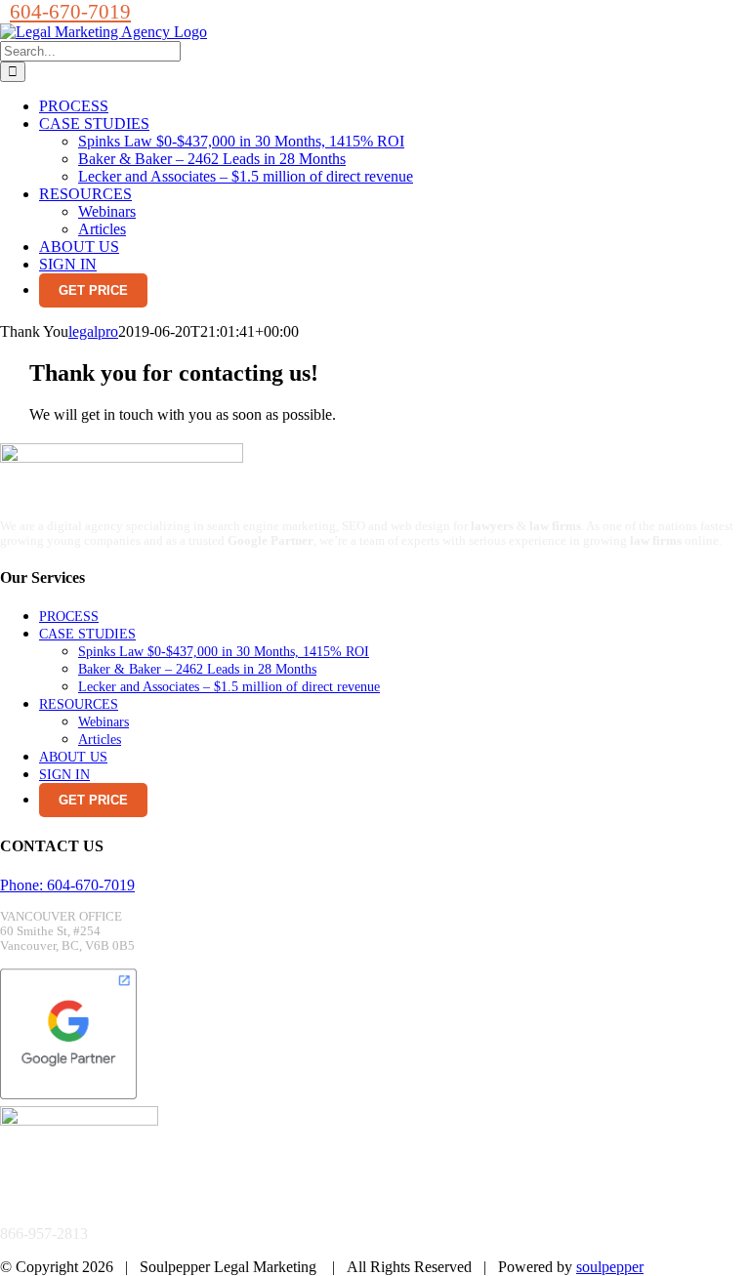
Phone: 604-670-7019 (67, 885)
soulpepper (610, 1266)
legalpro (93, 331)
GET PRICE (93, 290)
